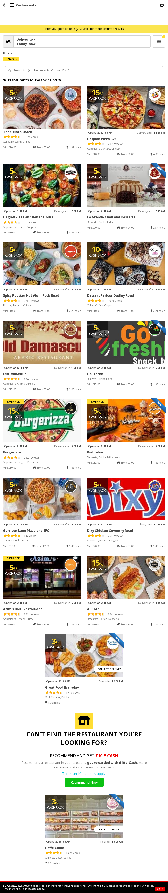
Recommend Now (84, 782)
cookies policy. (36, 888)
